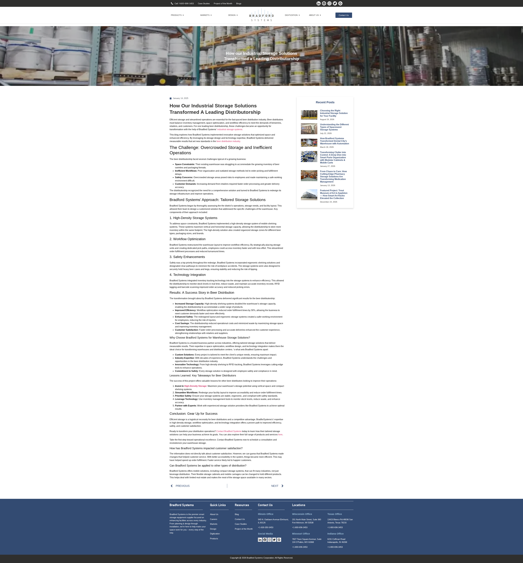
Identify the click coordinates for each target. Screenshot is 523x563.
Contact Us (265, 505)
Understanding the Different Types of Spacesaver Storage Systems (334, 127)
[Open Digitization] (299, 15)
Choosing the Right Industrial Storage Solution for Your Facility (334, 113)
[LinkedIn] (319, 3)
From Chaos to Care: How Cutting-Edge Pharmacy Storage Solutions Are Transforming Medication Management (333, 176)
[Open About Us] (320, 15)
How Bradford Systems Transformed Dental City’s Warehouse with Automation (334, 141)
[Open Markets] (211, 15)
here (280, 434)
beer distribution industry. (229, 141)
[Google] (340, 3)
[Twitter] (335, 3)
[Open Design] (237, 15)
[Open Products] (183, 15)
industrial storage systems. (230, 129)
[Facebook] (324, 3)
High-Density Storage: (195, 386)
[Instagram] (329, 3)
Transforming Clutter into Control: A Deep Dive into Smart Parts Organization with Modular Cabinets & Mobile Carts (333, 157)
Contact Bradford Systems (228, 431)
